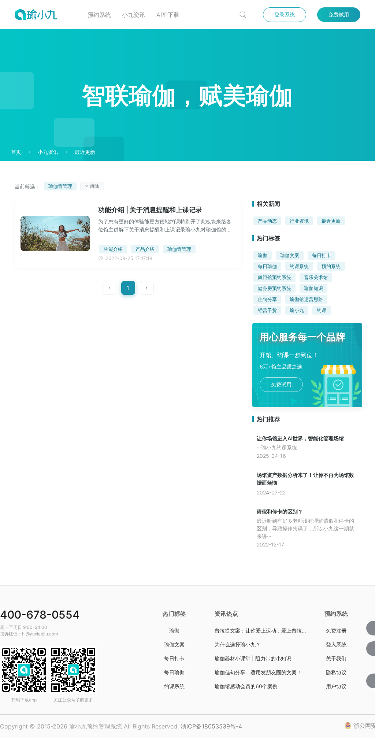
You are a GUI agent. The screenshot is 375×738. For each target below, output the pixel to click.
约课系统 (299, 266)
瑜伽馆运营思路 (306, 299)
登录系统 (284, 14)
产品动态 (267, 221)
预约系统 (99, 14)
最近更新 (331, 221)
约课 (321, 310)
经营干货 (267, 310)
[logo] (45, 14)
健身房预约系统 (274, 288)
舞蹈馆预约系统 (274, 277)
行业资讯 (299, 221)
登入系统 (336, 644)
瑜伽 (262, 255)
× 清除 (92, 186)
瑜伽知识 (313, 288)
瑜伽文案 (289, 255)
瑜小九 (297, 310)
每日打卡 (321, 255)
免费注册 (336, 630)
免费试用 (338, 14)
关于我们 (336, 658)
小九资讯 (133, 14)
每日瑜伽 (267, 266)
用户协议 (336, 686)
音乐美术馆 (316, 277)
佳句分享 (267, 299)
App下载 (167, 14)
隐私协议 (336, 672)
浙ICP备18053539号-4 (211, 726)
